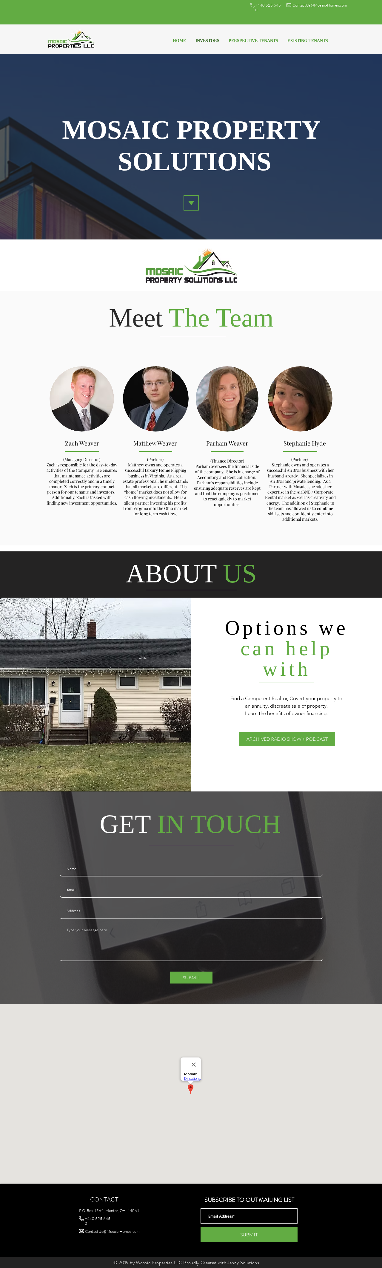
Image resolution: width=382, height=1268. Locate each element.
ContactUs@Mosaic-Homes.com (319, 5)
